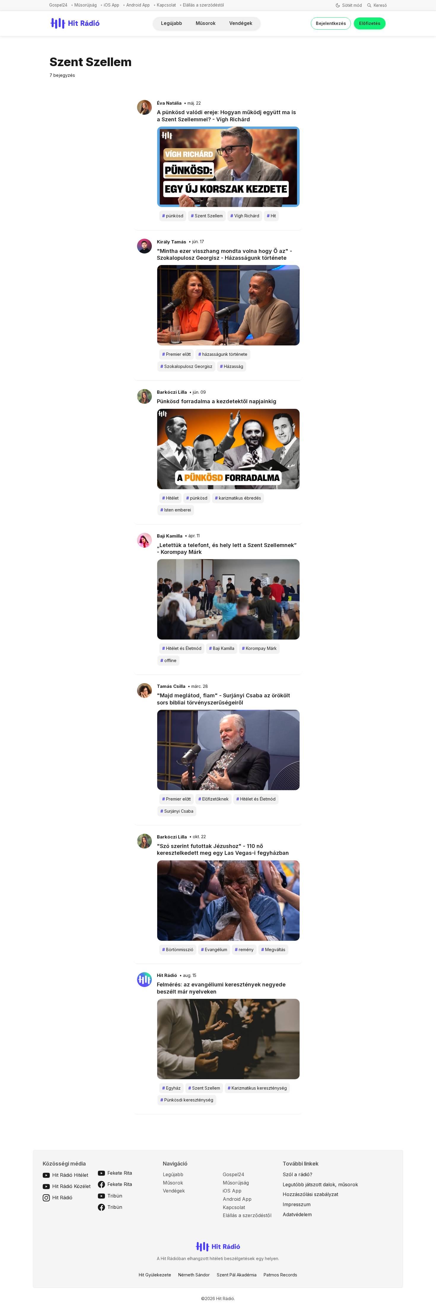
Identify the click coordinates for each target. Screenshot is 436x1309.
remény (244, 949)
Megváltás (273, 949)
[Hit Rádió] (144, 979)
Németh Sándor (194, 1274)
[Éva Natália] (144, 107)
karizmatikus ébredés (238, 497)
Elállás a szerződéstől (203, 5)
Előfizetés (369, 23)
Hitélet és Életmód (181, 648)
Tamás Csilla (171, 686)
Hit (271, 215)
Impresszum (297, 1204)
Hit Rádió (167, 975)
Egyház (171, 1087)
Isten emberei (175, 509)
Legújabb (171, 23)
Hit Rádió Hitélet (70, 1175)
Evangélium (214, 949)
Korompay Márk (259, 648)
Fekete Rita (119, 1173)
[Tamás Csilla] (144, 690)
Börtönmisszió (177, 949)
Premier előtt (176, 354)
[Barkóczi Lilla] (144, 396)
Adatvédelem (297, 1214)
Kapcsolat (166, 5)
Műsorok (206, 23)
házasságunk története (222, 354)
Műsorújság (85, 5)
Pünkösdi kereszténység (186, 1099)
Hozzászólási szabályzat (310, 1194)
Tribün (114, 1196)
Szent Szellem (207, 215)
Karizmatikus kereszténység (257, 1087)
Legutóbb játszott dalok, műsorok (320, 1184)
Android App (138, 5)
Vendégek (240, 23)
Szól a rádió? (297, 1174)
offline (168, 660)
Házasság (231, 366)
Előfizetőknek (213, 798)
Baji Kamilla (169, 536)
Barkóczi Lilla (172, 392)
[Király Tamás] (144, 245)
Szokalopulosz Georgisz (186, 366)
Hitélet (170, 497)
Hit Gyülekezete (155, 1274)
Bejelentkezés (331, 23)
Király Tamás (171, 242)
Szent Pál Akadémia (237, 1274)
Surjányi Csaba (176, 811)
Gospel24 (58, 5)
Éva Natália (169, 103)
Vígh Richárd (244, 215)
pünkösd (172, 215)
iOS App (111, 5)
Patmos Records (280, 1274)
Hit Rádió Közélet (71, 1186)
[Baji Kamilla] (144, 540)
